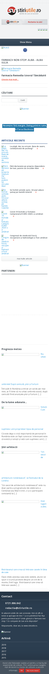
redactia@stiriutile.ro (18, 608)
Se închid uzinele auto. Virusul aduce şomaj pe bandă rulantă (27, 191)
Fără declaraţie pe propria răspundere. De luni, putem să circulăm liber (27, 167)
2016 (4, 654)
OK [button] (21, 670)
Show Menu (26, 42)
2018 (4, 648)
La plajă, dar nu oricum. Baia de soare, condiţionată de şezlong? (27, 147)
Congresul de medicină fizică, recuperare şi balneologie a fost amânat (28, 236)
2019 (4, 644)
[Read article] (15, 68)
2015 (4, 657)
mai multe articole (24, 258)
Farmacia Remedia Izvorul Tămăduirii (24, 75)
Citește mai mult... (10, 80)
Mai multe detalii (33, 671)
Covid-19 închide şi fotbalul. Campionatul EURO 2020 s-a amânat (26, 213)
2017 (4, 651)
